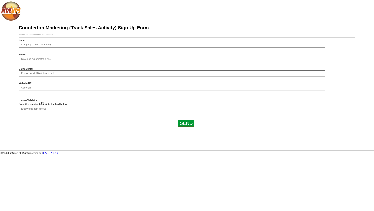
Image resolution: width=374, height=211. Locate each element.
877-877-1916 (50, 153)
